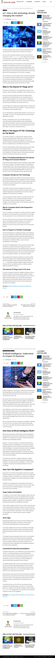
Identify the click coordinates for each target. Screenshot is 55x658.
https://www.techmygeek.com (18, 314)
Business (27, 334)
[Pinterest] (18, 22)
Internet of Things (16, 56)
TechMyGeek (21, 656)
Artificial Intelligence (17, 334)
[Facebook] (12, 22)
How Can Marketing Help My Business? (46, 31)
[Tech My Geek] (3, 19)
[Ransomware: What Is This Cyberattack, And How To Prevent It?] (39, 16)
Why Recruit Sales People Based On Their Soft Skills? (30, 337)
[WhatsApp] (21, 22)
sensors (5, 262)
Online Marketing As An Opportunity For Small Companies (47, 50)
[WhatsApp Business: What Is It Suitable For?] (39, 37)
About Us (39, 656)
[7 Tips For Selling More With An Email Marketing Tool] (39, 24)
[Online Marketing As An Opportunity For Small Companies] (39, 49)
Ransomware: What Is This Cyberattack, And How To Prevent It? (47, 17)
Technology (8, 8)
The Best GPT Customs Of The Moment (18, 337)
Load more (44, 62)
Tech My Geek (8, 19)
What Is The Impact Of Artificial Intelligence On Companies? (7, 338)
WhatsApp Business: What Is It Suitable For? (47, 37)
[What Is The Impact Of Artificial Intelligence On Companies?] (8, 331)
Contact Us (50, 656)
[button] (50, 1)
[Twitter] (15, 22)
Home (4, 8)
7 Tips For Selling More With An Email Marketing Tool (46, 25)
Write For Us (44, 656)
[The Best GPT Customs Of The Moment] (19, 331)
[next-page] (6, 343)
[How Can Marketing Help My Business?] (39, 31)
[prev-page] (3, 343)
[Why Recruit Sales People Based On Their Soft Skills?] (30, 331)
